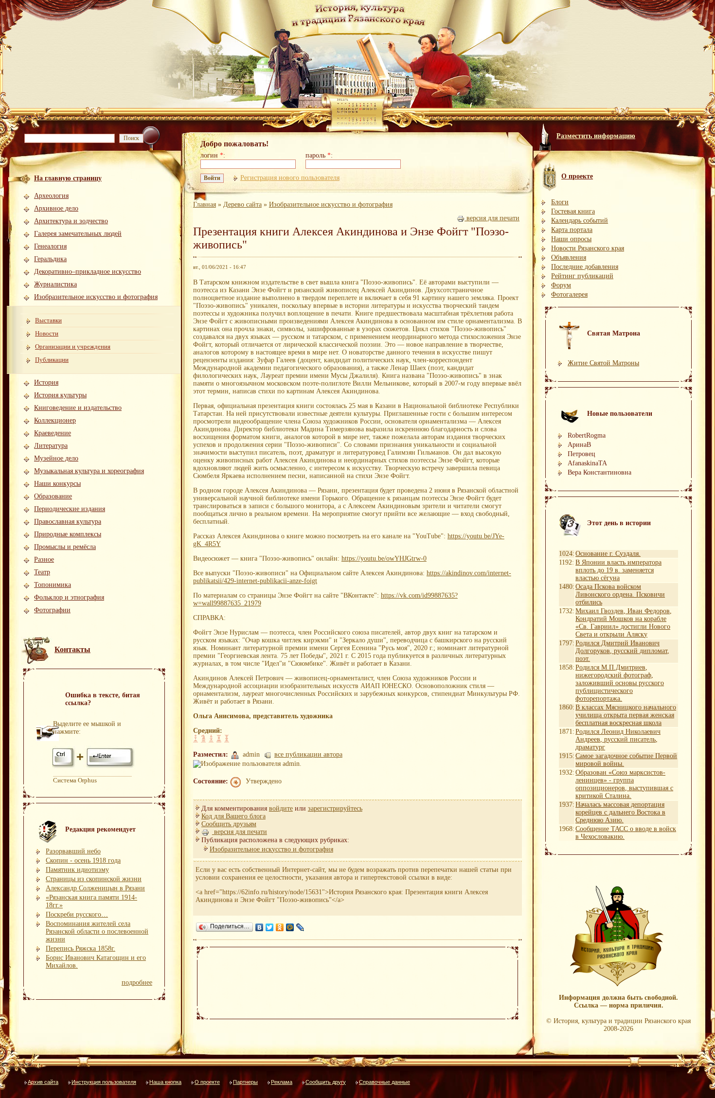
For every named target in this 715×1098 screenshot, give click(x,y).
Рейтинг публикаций (582, 276)
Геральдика (50, 259)
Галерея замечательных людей (78, 233)
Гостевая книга (573, 211)
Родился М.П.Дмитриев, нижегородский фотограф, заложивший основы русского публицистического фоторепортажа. (619, 683)
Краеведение (52, 433)
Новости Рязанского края (587, 248)
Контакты (72, 649)
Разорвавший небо (73, 851)
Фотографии (52, 610)
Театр (42, 572)
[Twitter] (270, 927)
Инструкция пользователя (104, 1082)
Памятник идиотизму (77, 869)
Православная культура (67, 521)
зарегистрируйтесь (335, 808)
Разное (44, 559)
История (46, 382)
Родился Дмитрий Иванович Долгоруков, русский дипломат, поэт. (622, 650)
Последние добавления (584, 266)
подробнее (137, 982)
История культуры (60, 395)
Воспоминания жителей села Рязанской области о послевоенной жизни (97, 931)
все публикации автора (308, 754)
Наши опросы (571, 239)
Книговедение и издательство (78, 407)
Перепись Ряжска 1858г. (80, 948)
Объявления (568, 257)
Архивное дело (56, 208)
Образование (53, 496)
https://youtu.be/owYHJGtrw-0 (384, 558)
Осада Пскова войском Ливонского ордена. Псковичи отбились (620, 594)
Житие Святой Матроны (603, 363)
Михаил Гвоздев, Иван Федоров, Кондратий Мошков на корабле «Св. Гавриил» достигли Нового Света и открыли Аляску (623, 622)
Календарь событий (579, 220)
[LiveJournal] (300, 927)
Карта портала (571, 229)
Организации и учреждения (72, 346)
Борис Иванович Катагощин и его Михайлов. (96, 961)
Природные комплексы (67, 534)
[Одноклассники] (280, 927)
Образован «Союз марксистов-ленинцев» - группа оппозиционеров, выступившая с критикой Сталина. (624, 784)
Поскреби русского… (77, 914)
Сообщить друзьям (228, 824)
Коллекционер (55, 420)
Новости (46, 333)
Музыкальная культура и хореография (89, 471)
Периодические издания (69, 509)
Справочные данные (384, 1082)
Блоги (560, 202)
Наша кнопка (165, 1082)
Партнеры (245, 1082)
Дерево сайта (242, 204)
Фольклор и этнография (69, 597)
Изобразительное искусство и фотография (96, 297)
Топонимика (52, 584)
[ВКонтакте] (259, 927)
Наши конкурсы (57, 483)
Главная (204, 204)
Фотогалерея (569, 294)
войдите (281, 808)
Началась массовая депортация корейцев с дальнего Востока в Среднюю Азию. (620, 812)
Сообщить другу (325, 1082)
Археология (51, 195)
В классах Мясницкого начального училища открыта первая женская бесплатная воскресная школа (625, 715)
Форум (561, 285)
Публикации (52, 359)
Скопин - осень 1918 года (83, 860)
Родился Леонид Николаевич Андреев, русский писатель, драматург (618, 739)
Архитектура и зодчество (71, 221)
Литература (51, 445)
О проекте (207, 1082)
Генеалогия (50, 246)
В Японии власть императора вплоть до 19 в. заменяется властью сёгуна (618, 570)
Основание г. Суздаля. (608, 553)
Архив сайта (43, 1082)
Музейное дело (56, 458)
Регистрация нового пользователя (290, 177)
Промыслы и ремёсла (65, 546)
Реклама (281, 1082)
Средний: (207, 730)
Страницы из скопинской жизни (94, 879)
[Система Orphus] (94, 767)
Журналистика (55, 284)
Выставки (48, 320)
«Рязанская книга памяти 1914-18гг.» (91, 901)
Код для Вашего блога (233, 816)
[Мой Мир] (290, 927)
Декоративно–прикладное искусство (87, 271)
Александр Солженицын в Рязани (95, 888)
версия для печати (492, 218)
